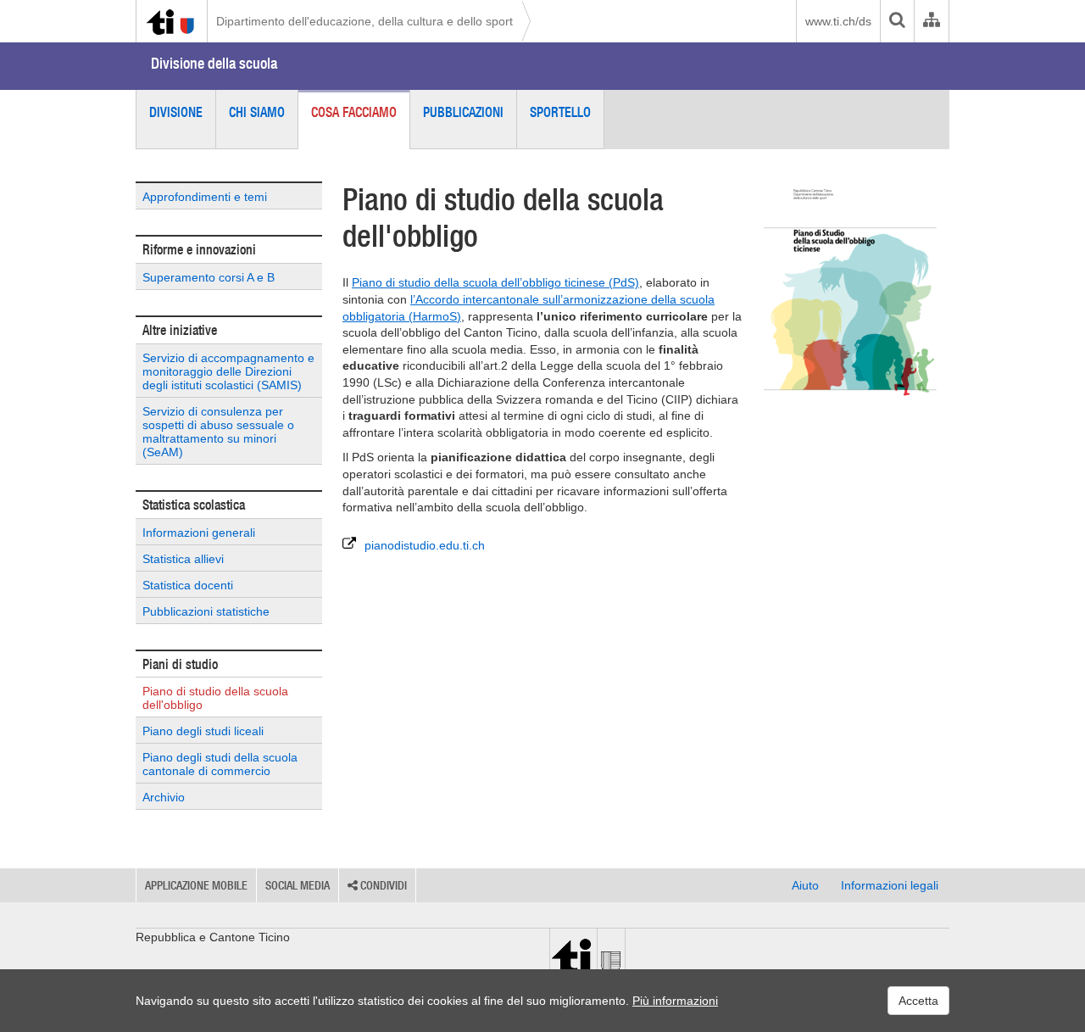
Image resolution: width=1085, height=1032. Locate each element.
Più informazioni (675, 1000)
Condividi (382, 885)
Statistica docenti (187, 585)
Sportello (560, 112)
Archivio (163, 797)
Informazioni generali (198, 532)
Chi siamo (257, 112)
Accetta (918, 1000)
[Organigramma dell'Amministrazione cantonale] (931, 21)
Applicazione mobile (196, 885)
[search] (897, 21)
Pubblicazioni (463, 112)
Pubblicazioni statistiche (206, 611)
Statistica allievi (183, 559)
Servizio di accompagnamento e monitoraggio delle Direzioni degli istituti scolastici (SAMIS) (228, 371)
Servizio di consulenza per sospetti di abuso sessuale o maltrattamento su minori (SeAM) (218, 431)
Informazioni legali (889, 885)
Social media (297, 885)
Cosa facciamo (354, 112)
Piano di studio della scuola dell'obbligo (215, 697)
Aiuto (805, 885)
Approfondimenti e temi (204, 197)
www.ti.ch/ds (838, 21)
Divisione (176, 112)
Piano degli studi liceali (203, 731)
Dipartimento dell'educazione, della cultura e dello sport (364, 21)
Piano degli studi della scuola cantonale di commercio (220, 764)
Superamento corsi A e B (208, 277)
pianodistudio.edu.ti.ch (424, 545)
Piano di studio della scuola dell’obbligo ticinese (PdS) (495, 282)
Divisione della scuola (214, 63)
